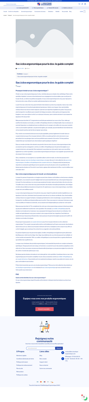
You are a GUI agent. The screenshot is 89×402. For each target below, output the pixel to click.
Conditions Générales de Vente (25, 359)
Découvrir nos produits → (44, 309)
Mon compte (82, 4)
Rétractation (19, 371)
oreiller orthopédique (59, 208)
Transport (10, 15)
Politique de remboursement (24, 365)
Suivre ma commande (46, 368)
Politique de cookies (22, 375)
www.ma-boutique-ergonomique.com (36, 160)
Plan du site (19, 368)
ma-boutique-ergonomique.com (25, 267)
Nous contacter (44, 365)
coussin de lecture (37, 222)
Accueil (5, 15)
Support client (79, 4)
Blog (41, 355)
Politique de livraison (22, 362)
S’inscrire (59, 348)
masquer (26, 74)
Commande (85, 4)
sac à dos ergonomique (48, 267)
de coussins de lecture (46, 162)
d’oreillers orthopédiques (31, 162)
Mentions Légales (21, 355)
